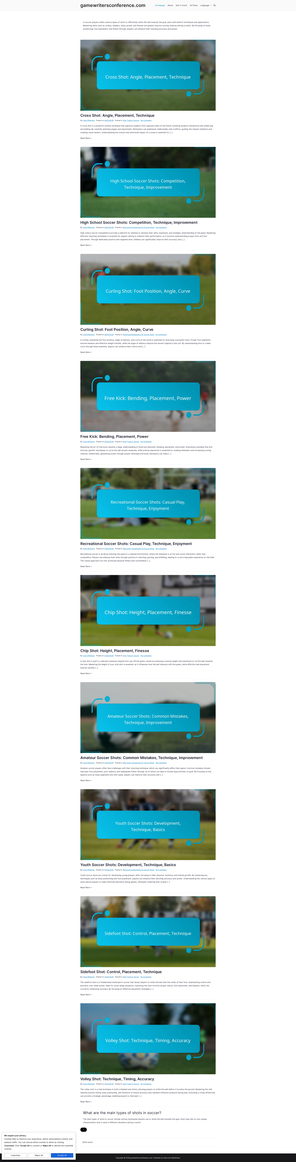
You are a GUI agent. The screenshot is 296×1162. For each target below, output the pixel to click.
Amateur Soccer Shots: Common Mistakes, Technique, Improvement (141, 757)
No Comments (146, 120)
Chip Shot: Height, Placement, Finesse (114, 650)
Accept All (62, 1155)
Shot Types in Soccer (131, 120)
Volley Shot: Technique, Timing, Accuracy (117, 1079)
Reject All (39, 1155)
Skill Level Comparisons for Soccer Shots (138, 227)
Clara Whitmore (89, 120)
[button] (210, 5)
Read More (85, 138)
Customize (15, 1155)
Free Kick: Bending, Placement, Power (114, 436)
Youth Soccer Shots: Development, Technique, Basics (128, 864)
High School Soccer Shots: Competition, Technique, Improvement (138, 222)
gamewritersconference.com (112, 5)
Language (204, 5)
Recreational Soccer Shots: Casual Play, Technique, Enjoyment (136, 543)
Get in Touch (181, 5)
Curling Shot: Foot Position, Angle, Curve (116, 329)
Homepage (160, 5)
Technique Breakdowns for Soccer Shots (138, 335)
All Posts (194, 5)
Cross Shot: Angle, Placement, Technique (117, 115)
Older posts (87, 1142)
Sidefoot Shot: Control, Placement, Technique (121, 972)
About (170, 5)
